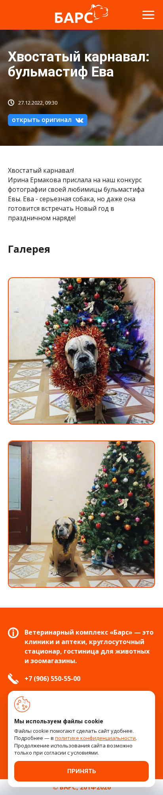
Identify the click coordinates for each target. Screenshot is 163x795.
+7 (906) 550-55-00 (52, 679)
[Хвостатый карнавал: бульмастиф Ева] (81, 351)
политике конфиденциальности (95, 738)
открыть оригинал (42, 119)
